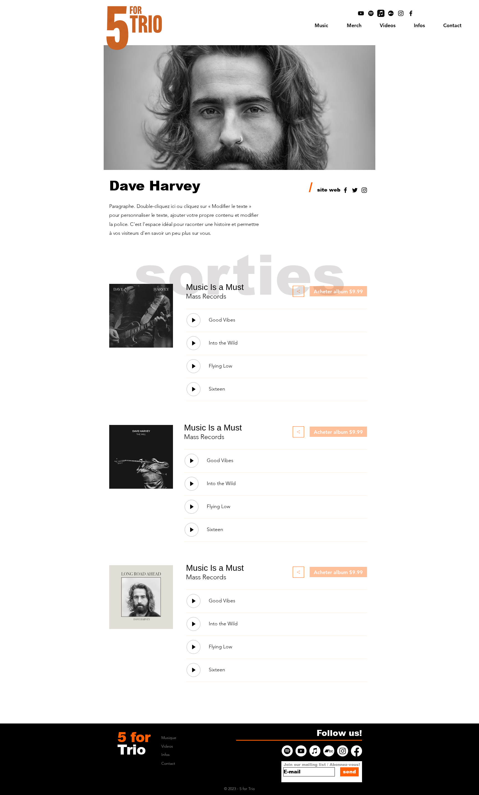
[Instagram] (400, 13)
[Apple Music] (380, 13)
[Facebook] (410, 13)
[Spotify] (370, 13)
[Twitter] (354, 190)
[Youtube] (301, 750)
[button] (419, 25)
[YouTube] (361, 13)
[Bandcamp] (390, 13)
